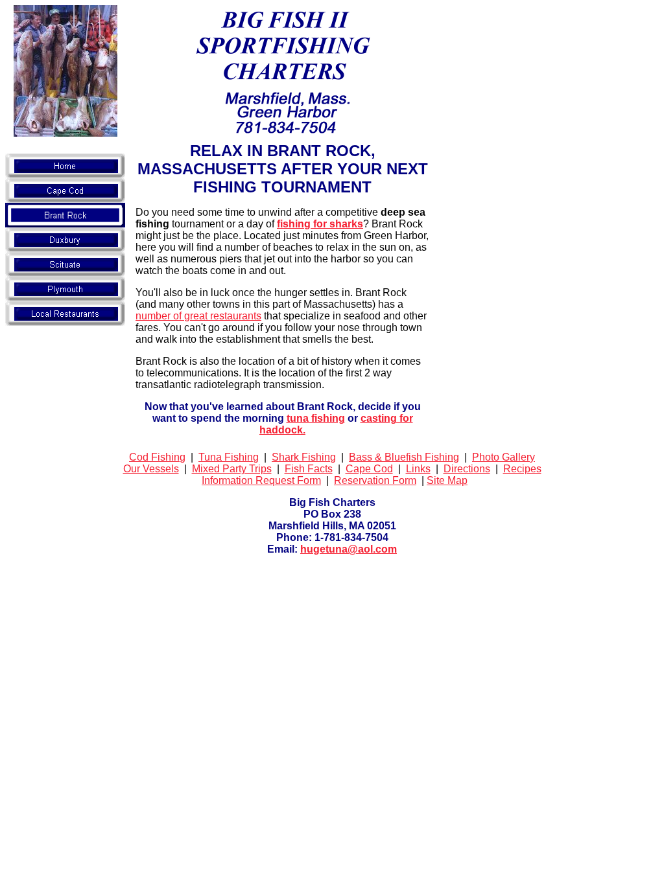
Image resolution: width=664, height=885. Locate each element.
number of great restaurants (198, 315)
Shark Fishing (304, 457)
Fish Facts (309, 468)
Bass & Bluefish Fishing (404, 457)
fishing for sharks (320, 223)
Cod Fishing (157, 457)
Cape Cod (369, 468)
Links (418, 468)
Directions (467, 468)
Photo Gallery (503, 457)
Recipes (522, 468)
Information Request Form (261, 480)
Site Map (447, 480)
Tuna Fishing (228, 457)
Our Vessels (151, 468)
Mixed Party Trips (232, 468)
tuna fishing (316, 418)
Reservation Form (375, 480)
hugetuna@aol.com (348, 549)
